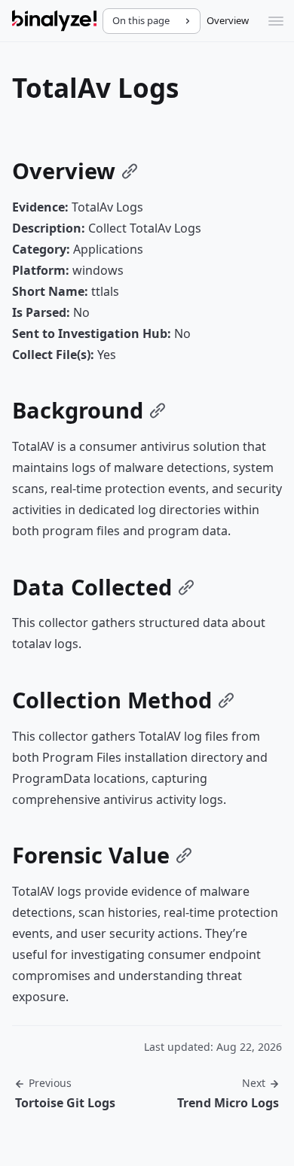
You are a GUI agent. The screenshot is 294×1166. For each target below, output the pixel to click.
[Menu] (276, 21)
